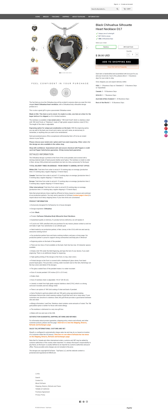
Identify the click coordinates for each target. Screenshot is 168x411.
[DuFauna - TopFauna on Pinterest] (84, 402)
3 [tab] (63, 73)
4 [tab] (64, 73)
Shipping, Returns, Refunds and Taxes (48, 386)
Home (37, 16)
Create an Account (127, 4)
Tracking (55, 16)
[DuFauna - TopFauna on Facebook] (80, 402)
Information (93, 16)
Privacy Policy (40, 395)
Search (37, 377)
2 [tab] (61, 73)
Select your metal (101, 42)
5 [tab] (66, 73)
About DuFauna (78, 16)
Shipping (66, 16)
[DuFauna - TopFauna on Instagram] (87, 402)
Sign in (116, 4)
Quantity (129, 51)
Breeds (46, 16)
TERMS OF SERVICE (42, 389)
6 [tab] (68, 73)
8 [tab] (71, 73)
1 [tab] (60, 73)
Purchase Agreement (42, 392)
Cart (128, 9)
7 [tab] (69, 73)
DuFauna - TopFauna (45, 407)
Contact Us (39, 380)
